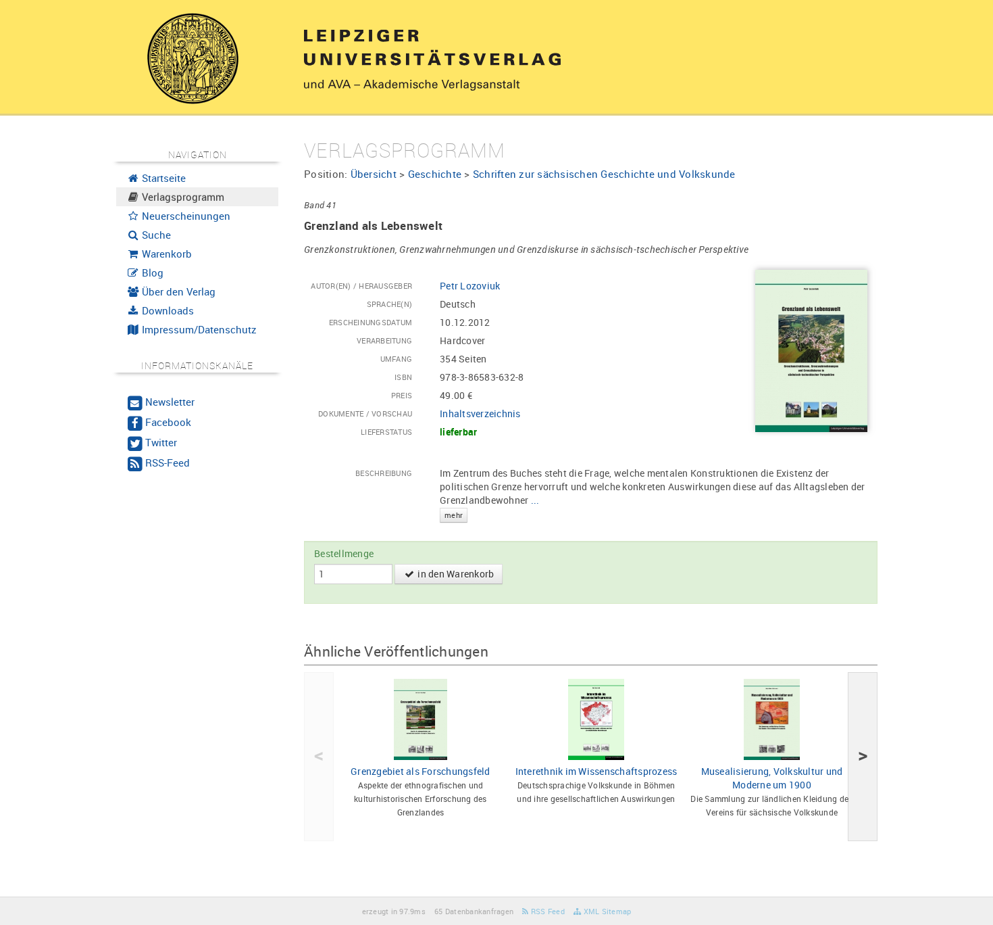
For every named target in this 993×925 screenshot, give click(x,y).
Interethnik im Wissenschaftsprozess (596, 771)
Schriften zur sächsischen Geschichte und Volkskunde (604, 174)
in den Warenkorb (454, 573)
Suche (155, 234)
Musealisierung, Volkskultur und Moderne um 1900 (772, 778)
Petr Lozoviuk (470, 285)
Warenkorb (165, 253)
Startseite (162, 178)
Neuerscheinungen (184, 215)
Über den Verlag (177, 291)
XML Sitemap (606, 911)
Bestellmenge (344, 553)
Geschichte (435, 174)
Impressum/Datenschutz (198, 329)
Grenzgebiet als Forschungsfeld (420, 771)
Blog (151, 272)
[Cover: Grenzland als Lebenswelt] (811, 349)
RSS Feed (547, 911)
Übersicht (374, 174)
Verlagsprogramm (181, 197)
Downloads (166, 310)
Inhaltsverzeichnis (480, 413)
